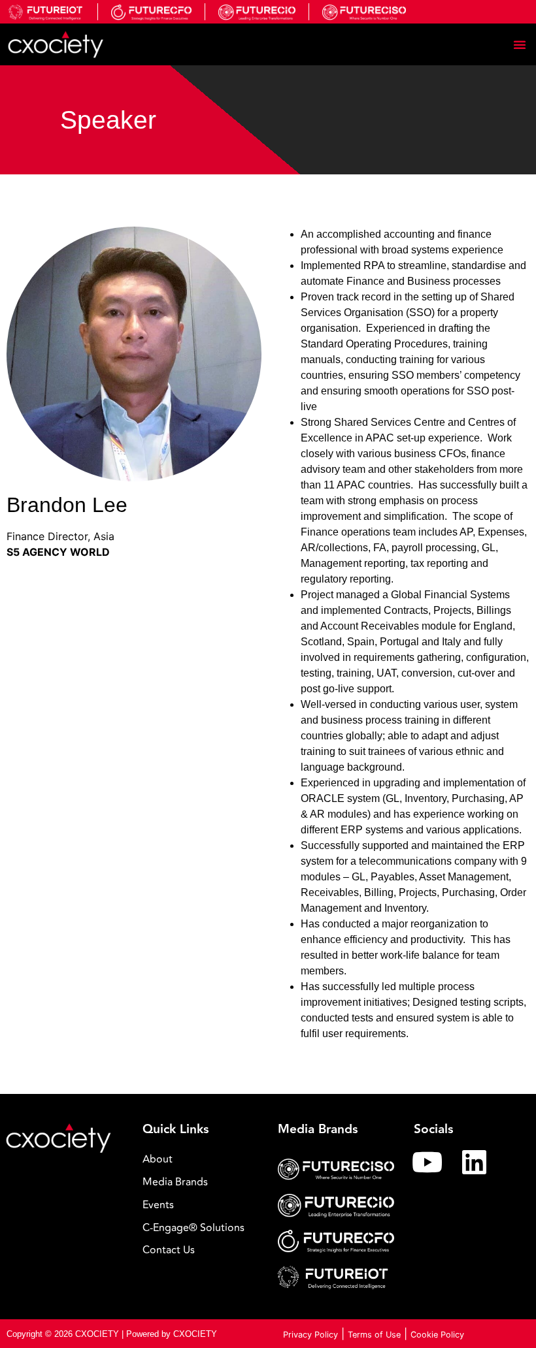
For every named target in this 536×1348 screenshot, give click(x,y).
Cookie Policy (437, 1335)
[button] (519, 44)
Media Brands (175, 1182)
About (157, 1159)
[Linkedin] (474, 1162)
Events (158, 1205)
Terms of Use (374, 1335)
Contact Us (168, 1250)
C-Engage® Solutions (193, 1228)
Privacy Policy (310, 1335)
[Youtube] (427, 1162)
